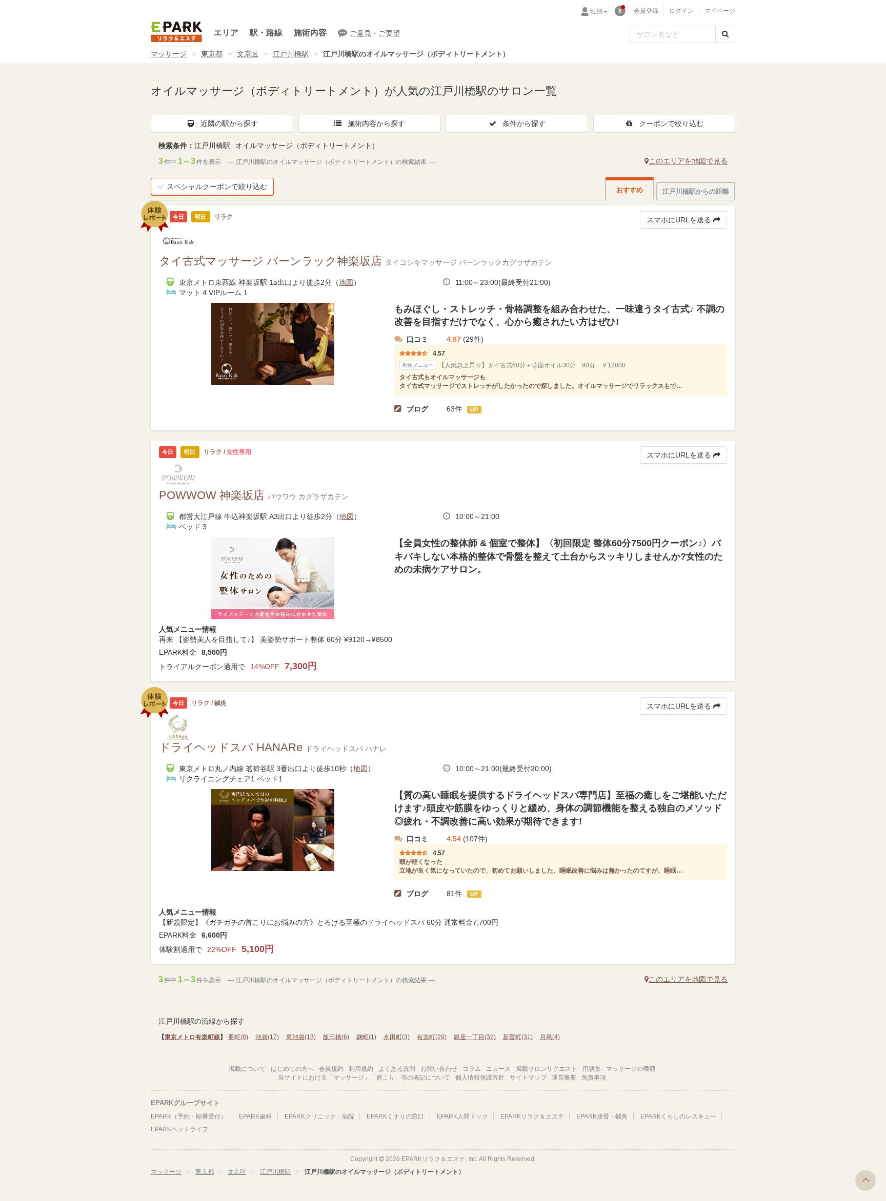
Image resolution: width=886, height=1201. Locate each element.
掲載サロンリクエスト (546, 1068)
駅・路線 (266, 32)
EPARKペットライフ (179, 1129)
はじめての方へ (292, 1068)
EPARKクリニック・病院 (319, 1116)
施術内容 (310, 32)
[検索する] (725, 34)
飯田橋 (336, 1037)
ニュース (498, 1068)
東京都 (212, 54)
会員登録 (646, 10)
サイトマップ (528, 1077)
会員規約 (331, 1068)
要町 (238, 1037)
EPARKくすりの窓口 (395, 1116)
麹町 (366, 1037)
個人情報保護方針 (480, 1077)
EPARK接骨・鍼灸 (602, 1116)
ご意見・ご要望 (375, 33)
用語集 (591, 1068)
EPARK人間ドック (462, 1116)
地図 (346, 282)
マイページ (719, 10)
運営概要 (564, 1077)
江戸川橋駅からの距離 (695, 191)
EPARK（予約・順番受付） (189, 1116)
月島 (550, 1037)
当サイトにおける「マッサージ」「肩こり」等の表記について (364, 1077)
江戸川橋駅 (291, 54)
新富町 (518, 1037)
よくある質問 (396, 1068)
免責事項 (593, 1077)
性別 (596, 11)
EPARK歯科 (255, 1116)
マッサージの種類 (630, 1068)
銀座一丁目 (475, 1037)
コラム (471, 1068)
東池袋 (301, 1037)
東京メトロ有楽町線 (192, 1037)
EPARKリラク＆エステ (176, 32)
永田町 (397, 1037)
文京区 (247, 54)
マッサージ (169, 54)
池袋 (267, 1037)
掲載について (247, 1068)
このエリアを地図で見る (688, 161)
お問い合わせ (438, 1068)
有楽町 (432, 1037)
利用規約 (361, 1068)
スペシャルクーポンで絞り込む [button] (217, 186)
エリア (226, 32)
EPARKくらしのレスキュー (678, 1116)
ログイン (681, 10)
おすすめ (629, 190)
